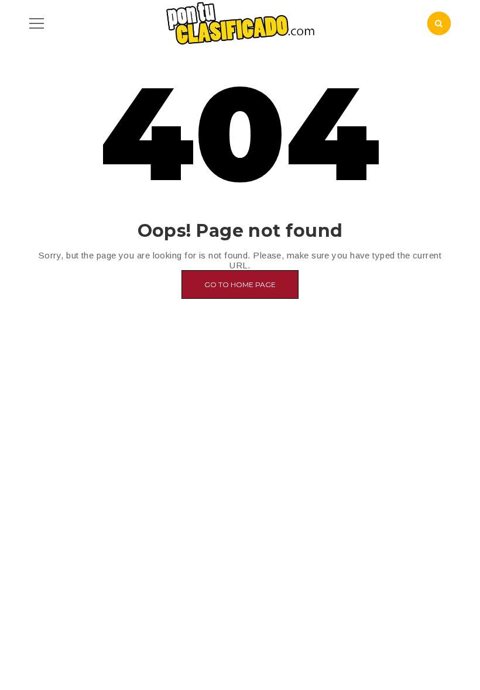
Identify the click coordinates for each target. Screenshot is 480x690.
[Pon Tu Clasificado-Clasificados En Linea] (240, 22)
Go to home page (240, 284)
